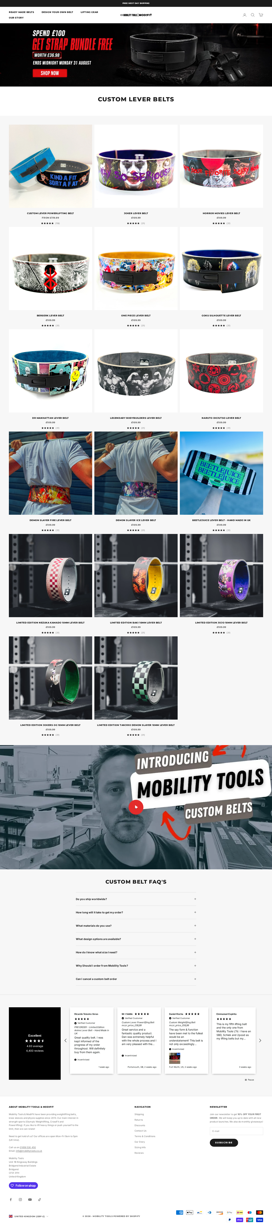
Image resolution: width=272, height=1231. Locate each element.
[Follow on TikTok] (39, 1199)
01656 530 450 (28, 1147)
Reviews (139, 1152)
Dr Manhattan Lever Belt (50, 418)
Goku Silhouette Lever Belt (221, 315)
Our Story (16, 17)
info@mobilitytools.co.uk (29, 1150)
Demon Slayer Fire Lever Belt (51, 520)
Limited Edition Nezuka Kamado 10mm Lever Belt (50, 622)
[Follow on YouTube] (30, 1199)
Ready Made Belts (21, 12)
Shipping (139, 1114)
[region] (163, 1041)
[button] (65, 1040)
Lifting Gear (89, 12)
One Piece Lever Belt (136, 315)
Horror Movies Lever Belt (221, 213)
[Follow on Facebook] (11, 1199)
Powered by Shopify (126, 1216)
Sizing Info (140, 1147)
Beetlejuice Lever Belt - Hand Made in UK (221, 520)
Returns (139, 1119)
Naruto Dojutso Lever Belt (221, 418)
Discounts (140, 1125)
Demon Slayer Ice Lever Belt (136, 520)
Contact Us (140, 1130)
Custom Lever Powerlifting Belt (50, 213)
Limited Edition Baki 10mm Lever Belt (136, 622)
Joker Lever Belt (136, 213)
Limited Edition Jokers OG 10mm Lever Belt (50, 725)
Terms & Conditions (145, 1136)
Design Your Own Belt (57, 12)
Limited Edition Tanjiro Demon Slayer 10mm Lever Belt (136, 725)
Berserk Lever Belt (50, 315)
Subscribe (224, 1142)
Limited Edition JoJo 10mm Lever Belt (221, 622)
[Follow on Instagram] (20, 1199)
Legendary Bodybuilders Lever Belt (136, 418)
